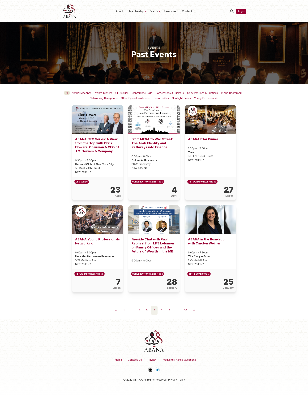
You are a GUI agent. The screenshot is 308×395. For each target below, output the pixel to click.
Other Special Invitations (135, 98)
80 (185, 310)
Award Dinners (103, 93)
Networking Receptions (104, 98)
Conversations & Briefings (202, 93)
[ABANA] (70, 11)
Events (154, 11)
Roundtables (161, 98)
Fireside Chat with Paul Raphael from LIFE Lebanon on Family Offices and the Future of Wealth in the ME (153, 245)
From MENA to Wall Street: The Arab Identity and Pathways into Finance (152, 143)
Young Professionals (206, 98)
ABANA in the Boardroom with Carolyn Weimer (207, 241)
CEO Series (121, 93)
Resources (170, 11)
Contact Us (135, 359)
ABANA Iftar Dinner (203, 139)
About (119, 11)
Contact (187, 11)
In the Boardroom (231, 93)
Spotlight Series (181, 98)
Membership (136, 11)
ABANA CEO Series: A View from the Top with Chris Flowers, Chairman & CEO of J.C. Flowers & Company (97, 145)
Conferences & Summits (169, 93)
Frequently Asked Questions (179, 359)
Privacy (152, 359)
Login (241, 11)
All (67, 93)
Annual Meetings (81, 93)
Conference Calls (142, 93)
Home (118, 359)
